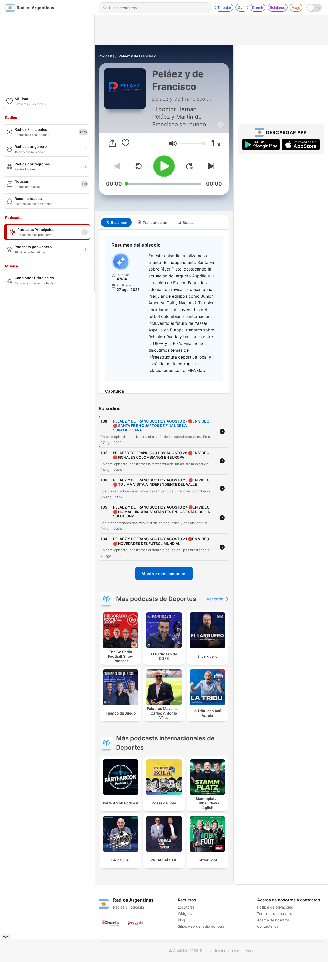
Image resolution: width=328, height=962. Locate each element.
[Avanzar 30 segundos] (189, 166)
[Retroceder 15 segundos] (138, 166)
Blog (181, 920)
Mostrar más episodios (164, 573)
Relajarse (277, 7)
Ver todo (215, 598)
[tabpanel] (164, 311)
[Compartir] (112, 143)
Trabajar (224, 7)
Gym (241, 7)
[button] (173, 143)
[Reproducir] (164, 166)
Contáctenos (267, 926)
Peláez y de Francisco (137, 56)
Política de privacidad (275, 907)
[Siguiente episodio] (210, 166)
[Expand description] (220, 124)
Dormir (257, 7)
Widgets (185, 913)
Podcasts (106, 56)
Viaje (296, 7)
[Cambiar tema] (314, 8)
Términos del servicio (274, 913)
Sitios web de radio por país (201, 926)
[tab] (116, 222)
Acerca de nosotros (273, 920)
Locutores (186, 907)
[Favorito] (125, 143)
